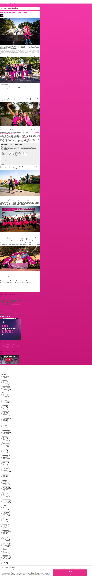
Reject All (70, 571)
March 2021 (5, 453)
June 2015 (5, 534)
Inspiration (12, 3)
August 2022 (5, 433)
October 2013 (5, 558)
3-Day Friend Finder (13, 166)
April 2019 (5, 480)
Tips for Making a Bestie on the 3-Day (13, 12)
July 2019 (4, 476)
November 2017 (6, 500)
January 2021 (5, 456)
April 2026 (5, 381)
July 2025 (4, 392)
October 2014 (5, 544)
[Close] (90, 571)
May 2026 (5, 380)
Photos (11, 6)
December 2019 (6, 470)
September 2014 (6, 545)
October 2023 (5, 417)
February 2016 (5, 525)
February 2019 (5, 482)
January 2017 (5, 512)
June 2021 (5, 450)
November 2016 (6, 514)
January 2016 (5, 526)
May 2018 (5, 493)
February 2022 (5, 440)
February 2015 (5, 539)
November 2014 (6, 543)
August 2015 (5, 532)
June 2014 (5, 549)
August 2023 (5, 419)
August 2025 (5, 390)
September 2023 (6, 418)
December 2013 (6, 556)
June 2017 (5, 506)
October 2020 (5, 459)
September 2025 (6, 389)
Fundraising (12, 7)
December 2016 (6, 513)
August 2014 (5, 546)
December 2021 (6, 443)
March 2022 (5, 439)
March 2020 (5, 467)
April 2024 (5, 409)
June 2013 (5, 563)
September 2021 (6, 446)
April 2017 (5, 508)
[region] (46, 571)
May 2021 (5, 451)
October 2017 (5, 501)
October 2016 (5, 515)
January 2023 (5, 427)
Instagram (37, 132)
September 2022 (6, 432)
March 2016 (5, 524)
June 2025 (5, 393)
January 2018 (5, 498)
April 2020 (5, 465)
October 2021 (5, 445)
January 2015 (5, 540)
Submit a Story (13, 10)
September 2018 (6, 488)
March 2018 (5, 495)
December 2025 (6, 386)
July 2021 (4, 449)
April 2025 (5, 395)
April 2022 (5, 438)
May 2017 (5, 507)
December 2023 (6, 414)
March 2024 (5, 411)
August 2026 (5, 376)
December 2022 (6, 428)
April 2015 (5, 537)
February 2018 (5, 496)
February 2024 (5, 412)
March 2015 (5, 538)
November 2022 (6, 430)
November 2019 (6, 471)
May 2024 (5, 408)
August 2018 (5, 489)
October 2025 (5, 388)
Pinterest (2, 133)
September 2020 (6, 461)
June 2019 (5, 477)
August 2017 (5, 503)
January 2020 (5, 469)
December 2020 (6, 457)
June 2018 (5, 492)
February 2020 (5, 468)
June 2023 (5, 421)
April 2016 (5, 523)
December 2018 (6, 484)
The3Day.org (15, 313)
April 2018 (5, 494)
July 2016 (4, 519)
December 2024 (6, 400)
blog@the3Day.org (8, 310)
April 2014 (5, 551)
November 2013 (6, 557)
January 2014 (5, 555)
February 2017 (5, 511)
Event (10, 4)
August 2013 (5, 561)
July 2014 (4, 547)
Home (10, 2)
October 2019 (5, 473)
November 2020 (6, 458)
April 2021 (5, 452)
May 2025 (5, 394)
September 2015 (6, 531)
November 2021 (6, 444)
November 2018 (6, 486)
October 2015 (5, 530)
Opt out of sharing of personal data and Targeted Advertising (70, 568)
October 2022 (5, 431)
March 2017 (5, 509)
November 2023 (6, 415)
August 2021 (5, 448)
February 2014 (5, 553)
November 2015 (6, 528)
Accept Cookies (70, 574)
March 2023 (5, 425)
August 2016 (5, 518)
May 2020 (5, 464)
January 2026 (5, 384)
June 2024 (5, 407)
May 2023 (5, 423)
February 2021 (5, 455)
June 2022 (5, 436)
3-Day (12, 297)
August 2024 (5, 405)
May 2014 (5, 550)
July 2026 (4, 377)
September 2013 (6, 559)
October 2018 (5, 487)
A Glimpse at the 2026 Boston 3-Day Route (11, 346)
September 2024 (6, 403)
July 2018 (4, 490)
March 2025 (5, 396)
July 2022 (4, 434)
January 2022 (5, 442)
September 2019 (6, 474)
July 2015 (4, 533)
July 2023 (4, 420)
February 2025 (5, 398)
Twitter (5, 133)
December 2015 (6, 527)
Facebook (33, 132)
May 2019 (5, 478)
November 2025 (6, 387)
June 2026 (5, 378)
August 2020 (5, 462)
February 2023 (5, 426)
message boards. (12, 133)
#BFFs (25, 137)
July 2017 (4, 505)
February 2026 (5, 383)
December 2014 (6, 542)
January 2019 (5, 483)
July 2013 (4, 562)
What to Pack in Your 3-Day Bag (9, 348)
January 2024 (5, 413)
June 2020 (5, 463)
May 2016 (5, 521)
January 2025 (5, 399)
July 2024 (4, 406)
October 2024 (5, 402)
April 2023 (5, 424)
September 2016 (6, 517)
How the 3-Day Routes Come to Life (10, 347)
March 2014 (5, 552)
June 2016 (5, 520)
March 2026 (5, 382)
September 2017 (6, 502)
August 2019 (5, 475)
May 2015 (5, 536)
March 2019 (5, 481)
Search (1, 318)
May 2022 (5, 437)
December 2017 (6, 499)
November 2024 (6, 401)
